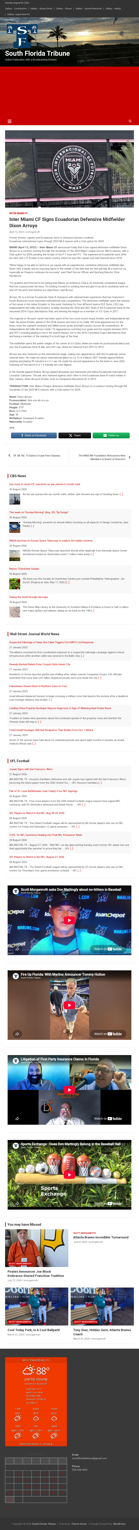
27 (45, 1493)
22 (62, 1486)
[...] (32, 497)
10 (18, 1480)
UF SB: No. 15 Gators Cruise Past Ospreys (37, 455)
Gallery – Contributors (15, 8)
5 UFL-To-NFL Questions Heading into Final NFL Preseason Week (45, 813)
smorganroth (33, 232)
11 (27, 1480)
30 (9, 1499)
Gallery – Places (64, 8)
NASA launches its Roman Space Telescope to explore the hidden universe (51, 512)
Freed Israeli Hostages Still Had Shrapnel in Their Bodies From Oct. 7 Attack (51, 708)
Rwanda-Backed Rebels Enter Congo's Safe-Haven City (39, 642)
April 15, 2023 (16, 232)
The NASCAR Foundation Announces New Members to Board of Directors (101, 457)
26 (36, 1493)
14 (53, 1480)
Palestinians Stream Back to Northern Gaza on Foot (38, 664)
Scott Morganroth (20, 1263)
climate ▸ (36, 1443)
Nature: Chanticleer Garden (24, 540)
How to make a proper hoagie (25, 597)
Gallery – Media (113, 8)
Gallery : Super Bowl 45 (18, 14)
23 (9, 1493)
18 (27, 1486)
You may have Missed (24, 1224)
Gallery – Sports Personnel (89, 8)
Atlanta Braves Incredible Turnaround (100, 1237)
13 (45, 1480)
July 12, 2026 (15, 1280)
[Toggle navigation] (9, 121)
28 (53, 1493)
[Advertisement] (69, 92)
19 (36, 1486)
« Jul (7, 1507)
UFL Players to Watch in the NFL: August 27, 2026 (36, 835)
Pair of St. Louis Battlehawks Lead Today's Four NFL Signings (43, 769)
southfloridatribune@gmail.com (89, 1458)
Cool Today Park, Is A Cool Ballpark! (34, 1330)
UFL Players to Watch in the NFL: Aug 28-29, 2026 (36, 791)
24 (18, 1493)
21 (53, 1486)
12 (36, 1480)
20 (45, 1486)
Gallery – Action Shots (41, 8)
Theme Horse (79, 1523)
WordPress (119, 1523)
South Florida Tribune (37, 53)
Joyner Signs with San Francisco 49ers (31, 857)
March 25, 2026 (81, 1338)
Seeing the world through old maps (28, 568)
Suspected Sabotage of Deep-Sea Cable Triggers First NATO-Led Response (51, 730)
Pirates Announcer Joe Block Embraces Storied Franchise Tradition (36, 1274)
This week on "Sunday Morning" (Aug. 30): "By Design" (38, 484)
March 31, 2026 (16, 1334)
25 (27, 1493)
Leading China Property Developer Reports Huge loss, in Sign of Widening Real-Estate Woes (60, 686)
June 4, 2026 (80, 1242)
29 (62, 1493)
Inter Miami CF (18, 213)
